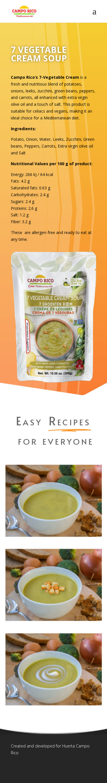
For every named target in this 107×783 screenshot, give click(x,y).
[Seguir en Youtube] (53, 769)
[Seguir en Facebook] (15, 769)
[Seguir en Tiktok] (40, 769)
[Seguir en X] (28, 769)
